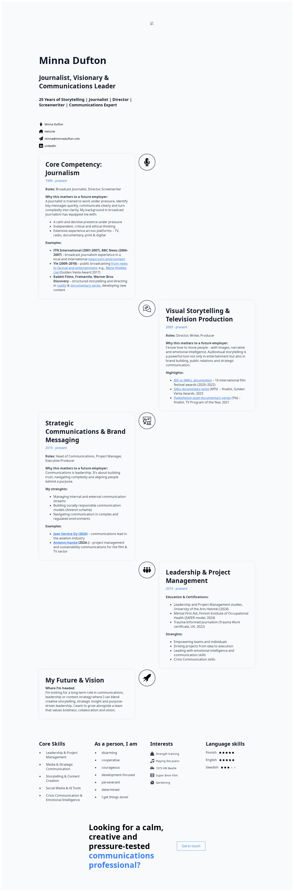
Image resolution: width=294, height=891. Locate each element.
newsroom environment (106, 259)
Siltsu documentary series (191, 389)
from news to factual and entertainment (90, 265)
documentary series (85, 285)
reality (61, 285)
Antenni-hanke (65, 542)
